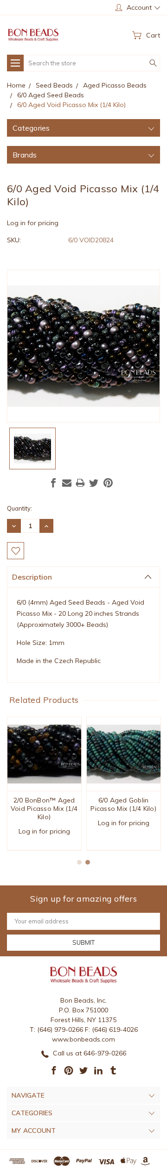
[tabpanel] (44, 784)
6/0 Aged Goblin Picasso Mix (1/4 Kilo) (123, 804)
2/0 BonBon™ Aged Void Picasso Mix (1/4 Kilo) (44, 808)
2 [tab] (87, 862)
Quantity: (19, 508)
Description (32, 576)
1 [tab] (79, 862)
